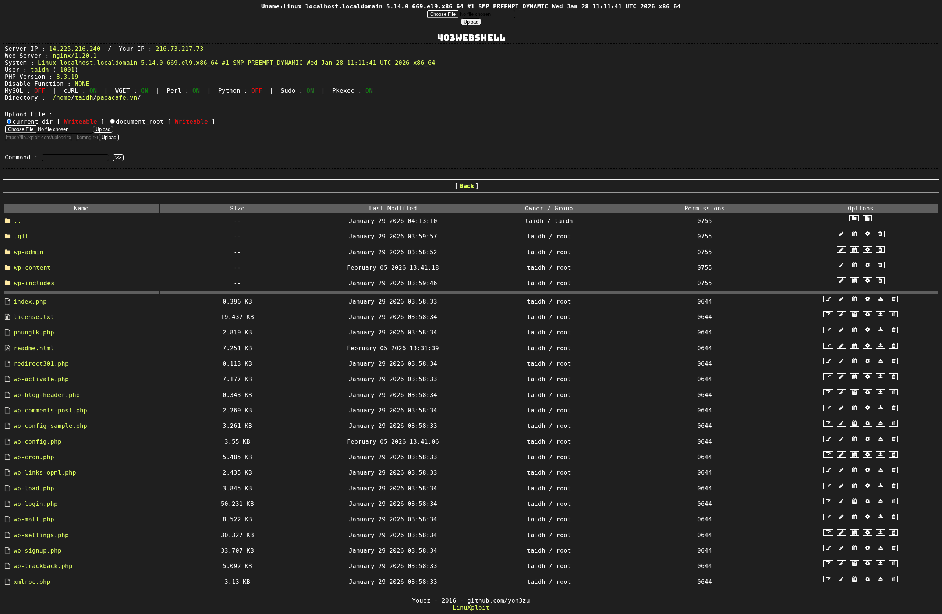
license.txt (34, 316)
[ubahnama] (841, 234)
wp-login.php (36, 503)
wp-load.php (34, 488)
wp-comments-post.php (50, 410)
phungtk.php (34, 332)
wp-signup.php (37, 550)
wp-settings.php (41, 535)
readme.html (34, 348)
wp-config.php (37, 441)
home (63, 97)
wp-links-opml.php (45, 472)
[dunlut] (880, 299)
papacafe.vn (117, 97)
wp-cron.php (34, 457)
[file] (867, 218)
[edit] (828, 299)
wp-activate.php (41, 379)
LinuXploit (471, 607)
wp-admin (28, 252)
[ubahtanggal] (854, 234)
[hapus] (880, 234)
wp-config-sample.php (50, 425)
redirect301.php (41, 363)
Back (466, 185)
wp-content (32, 267)
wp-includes (34, 283)
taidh (84, 97)
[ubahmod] (867, 234)
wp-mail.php (34, 519)
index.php (30, 301)
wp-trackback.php (43, 565)
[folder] (854, 218)
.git (21, 236)
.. (17, 220)
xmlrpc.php (32, 581)
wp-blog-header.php (47, 394)
